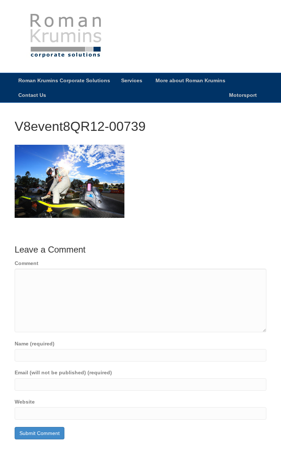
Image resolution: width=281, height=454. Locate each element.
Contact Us (32, 95)
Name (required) (35, 344)
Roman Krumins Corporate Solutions (64, 80)
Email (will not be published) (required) (63, 372)
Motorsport (243, 95)
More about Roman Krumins (190, 80)
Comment (26, 263)
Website (25, 402)
